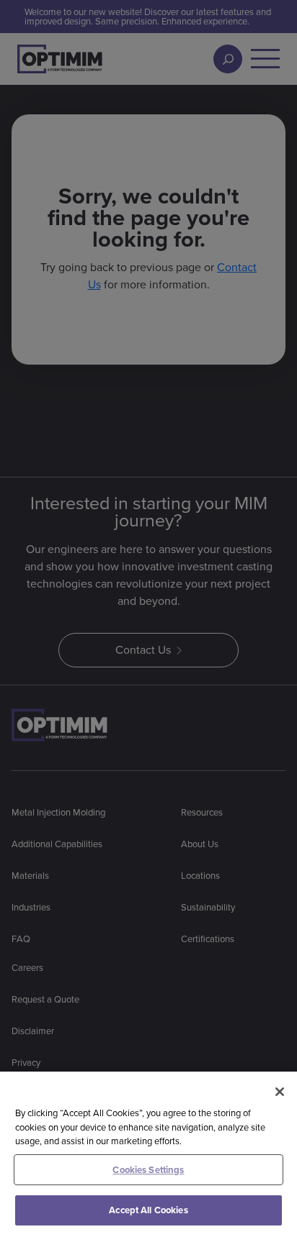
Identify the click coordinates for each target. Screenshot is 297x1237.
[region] (148, 1154)
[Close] (280, 1092)
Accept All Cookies (148, 1210)
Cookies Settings (148, 1170)
